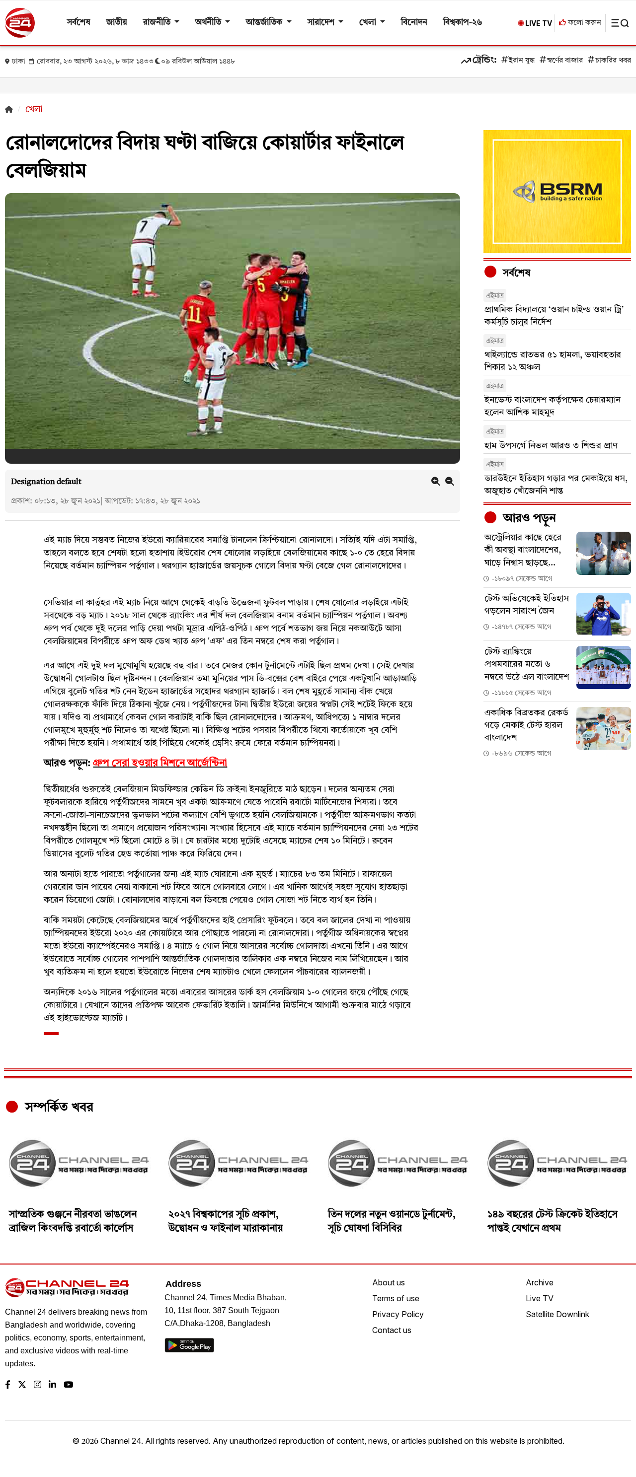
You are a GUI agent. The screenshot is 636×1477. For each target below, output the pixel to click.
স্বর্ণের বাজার (565, 61)
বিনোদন (414, 22)
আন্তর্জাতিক (265, 22)
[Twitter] (22, 1385)
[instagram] (37, 1385)
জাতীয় (116, 22)
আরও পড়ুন (528, 519)
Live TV (540, 1298)
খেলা (368, 22)
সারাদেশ (322, 22)
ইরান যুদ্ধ (522, 61)
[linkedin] (52, 1385)
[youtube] (68, 1385)
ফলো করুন (583, 23)
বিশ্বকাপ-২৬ (462, 22)
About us (388, 1282)
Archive (540, 1282)
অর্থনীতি (209, 22)
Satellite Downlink (557, 1314)
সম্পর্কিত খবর (57, 1107)
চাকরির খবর (613, 61)
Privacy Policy (398, 1314)
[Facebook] (7, 1385)
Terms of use (395, 1298)
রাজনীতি (157, 22)
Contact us (391, 1330)
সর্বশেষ (78, 22)
